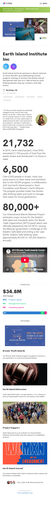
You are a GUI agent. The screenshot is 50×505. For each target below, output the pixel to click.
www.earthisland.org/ (25, 493)
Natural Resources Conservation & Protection (21, 10)
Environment (19, 9)
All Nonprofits (8, 9)
